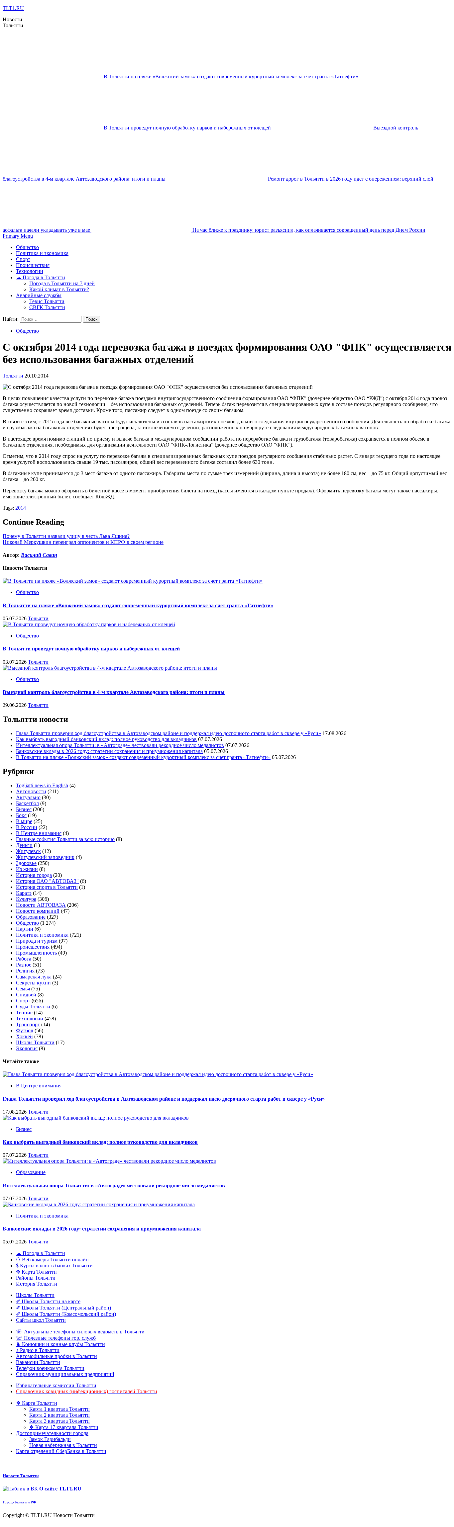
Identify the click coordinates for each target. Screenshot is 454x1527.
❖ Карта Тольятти (36, 1403)
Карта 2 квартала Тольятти (59, 1415)
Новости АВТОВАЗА (41, 905)
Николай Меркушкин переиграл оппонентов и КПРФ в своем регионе (83, 542)
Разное (23, 965)
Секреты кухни (33, 982)
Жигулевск (28, 851)
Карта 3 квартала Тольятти (59, 1421)
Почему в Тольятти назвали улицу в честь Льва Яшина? (66, 536)
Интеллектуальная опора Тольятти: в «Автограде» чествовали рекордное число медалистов (120, 745)
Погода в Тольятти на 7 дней (62, 283)
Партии (24, 929)
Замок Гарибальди (50, 1439)
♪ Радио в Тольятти (37, 1350)
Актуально (28, 797)
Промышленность (36, 953)
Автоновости (31, 791)
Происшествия (33, 265)
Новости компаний (37, 911)
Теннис (24, 1012)
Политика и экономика (42, 253)
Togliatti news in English (42, 785)
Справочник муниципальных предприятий (65, 1374)
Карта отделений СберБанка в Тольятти (61, 1451)
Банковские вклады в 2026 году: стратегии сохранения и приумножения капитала (109, 751)
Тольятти (14, 376)
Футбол (24, 1030)
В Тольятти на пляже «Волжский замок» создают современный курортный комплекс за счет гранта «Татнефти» (231, 76)
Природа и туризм (36, 941)
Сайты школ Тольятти (41, 1320)
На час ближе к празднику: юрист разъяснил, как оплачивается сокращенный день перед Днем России (308, 230)
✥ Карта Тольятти (36, 1272)
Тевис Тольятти (46, 301)
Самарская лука (34, 976)
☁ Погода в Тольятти (40, 277)
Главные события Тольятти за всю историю (65, 839)
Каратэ (24, 893)
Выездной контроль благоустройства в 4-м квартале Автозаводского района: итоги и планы (114, 692)
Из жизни (27, 869)
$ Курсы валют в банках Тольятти (54, 1265)
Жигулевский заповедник (45, 857)
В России (26, 827)
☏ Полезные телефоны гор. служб (56, 1338)
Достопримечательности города (52, 1433)
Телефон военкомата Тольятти (50, 1368)
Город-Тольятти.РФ (19, 1502)
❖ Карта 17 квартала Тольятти (63, 1427)
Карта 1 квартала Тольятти (59, 1409)
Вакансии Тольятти (38, 1362)
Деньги (24, 845)
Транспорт (28, 1024)
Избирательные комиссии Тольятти (56, 1385)
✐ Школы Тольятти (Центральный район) (63, 1308)
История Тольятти (36, 1284)
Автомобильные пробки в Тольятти (56, 1356)
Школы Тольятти (35, 1042)
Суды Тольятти (33, 1006)
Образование (31, 917)
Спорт (23, 259)
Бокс (21, 815)
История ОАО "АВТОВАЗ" (47, 881)
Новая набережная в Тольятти (63, 1445)
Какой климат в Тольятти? (59, 289)
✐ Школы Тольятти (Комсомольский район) (66, 1314)
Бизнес (24, 809)
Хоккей (24, 1036)
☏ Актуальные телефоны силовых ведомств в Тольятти (80, 1331)
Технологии (29, 271)
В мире (24, 821)
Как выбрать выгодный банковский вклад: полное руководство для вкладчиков (106, 739)
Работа (23, 959)
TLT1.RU (13, 8)
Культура (26, 899)
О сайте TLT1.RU (60, 1488)
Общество (27, 247)
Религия (25, 971)
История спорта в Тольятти (47, 887)
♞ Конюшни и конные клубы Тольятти (60, 1344)
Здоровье (26, 863)
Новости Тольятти (21, 1475)
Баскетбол (27, 803)
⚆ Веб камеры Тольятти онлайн (52, 1259)
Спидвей (26, 994)
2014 (20, 508)
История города (34, 875)
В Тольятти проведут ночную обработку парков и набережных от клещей (188, 127)
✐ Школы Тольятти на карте (48, 1301)
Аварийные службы (38, 295)
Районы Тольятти (36, 1278)
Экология (27, 1048)
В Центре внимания (38, 833)
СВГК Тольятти (47, 307)
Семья (23, 988)
